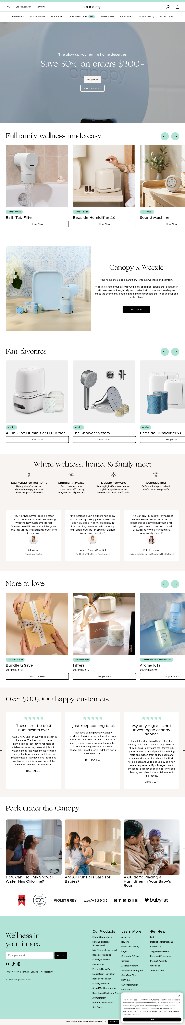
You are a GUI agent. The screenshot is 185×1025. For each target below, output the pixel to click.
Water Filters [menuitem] (107, 16)
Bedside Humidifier (101, 955)
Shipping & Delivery (159, 952)
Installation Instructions (161, 942)
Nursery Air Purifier (101, 984)
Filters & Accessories (102, 1003)
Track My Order (157, 971)
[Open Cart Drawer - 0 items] (177, 7)
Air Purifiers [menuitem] (126, 16)
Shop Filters (104, 676)
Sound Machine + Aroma (104, 988)
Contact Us (155, 947)
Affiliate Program (129, 966)
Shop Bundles (37, 676)
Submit (60, 955)
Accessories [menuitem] (166, 16)
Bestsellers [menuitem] (18, 16)
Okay (152, 1019)
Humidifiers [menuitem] (57, 16)
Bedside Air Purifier (101, 979)
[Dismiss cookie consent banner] (179, 996)
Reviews (125, 942)
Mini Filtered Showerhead (104, 950)
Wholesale (155, 966)
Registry (125, 952)
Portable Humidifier (101, 969)
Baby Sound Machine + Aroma (106, 993)
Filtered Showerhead (102, 937)
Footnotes (126, 990)
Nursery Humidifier (101, 960)
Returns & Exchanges (160, 956)
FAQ (152, 937)
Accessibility (47, 972)
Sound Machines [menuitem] (81, 16)
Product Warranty (158, 961)
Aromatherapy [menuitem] (146, 16)
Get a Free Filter (129, 975)
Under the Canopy (130, 947)
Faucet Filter (98, 965)
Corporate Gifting (130, 956)
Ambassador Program (132, 971)
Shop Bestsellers (92, 88)
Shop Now (92, 79)
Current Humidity (129, 985)
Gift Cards (97, 1008)
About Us (125, 937)
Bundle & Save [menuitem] (37, 16)
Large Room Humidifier (103, 974)
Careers (125, 961)
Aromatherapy (99, 998)
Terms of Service (30, 972)
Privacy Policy (173, 1011)
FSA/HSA (125, 980)
